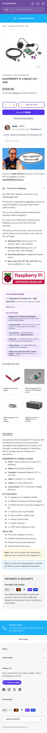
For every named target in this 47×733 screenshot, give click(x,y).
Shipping (15, 93)
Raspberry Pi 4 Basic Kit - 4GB (18, 26)
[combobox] (23, 9)
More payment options (23, 118)
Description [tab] (7, 433)
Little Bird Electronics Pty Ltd (17, 727)
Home (4, 26)
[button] (37, 3)
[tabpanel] (23, 504)
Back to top (23, 639)
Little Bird (30, 201)
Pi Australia (6, 75)
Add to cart (31, 105)
